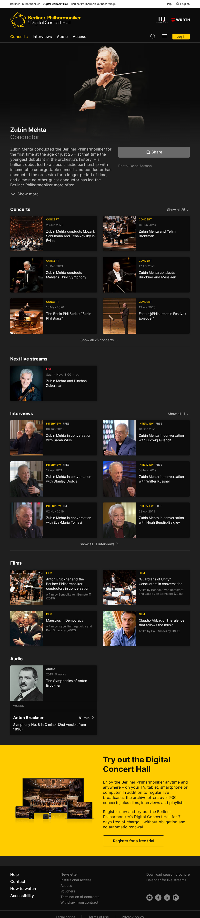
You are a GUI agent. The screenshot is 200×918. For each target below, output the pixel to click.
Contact (17, 881)
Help (169, 3)
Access (79, 36)
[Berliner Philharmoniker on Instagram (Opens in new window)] (176, 897)
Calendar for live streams (166, 880)
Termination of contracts (79, 897)
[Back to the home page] (45, 20)
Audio (62, 36)
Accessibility (22, 895)
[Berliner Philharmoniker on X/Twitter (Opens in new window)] (167, 897)
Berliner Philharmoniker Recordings (93, 4)
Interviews (42, 36)
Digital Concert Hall (55, 4)
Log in (181, 36)
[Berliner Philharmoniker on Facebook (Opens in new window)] (158, 897)
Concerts (19, 36)
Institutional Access (75, 880)
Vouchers (67, 891)
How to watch (23, 888)
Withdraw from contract (79, 902)
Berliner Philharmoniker (25, 4)
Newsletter (69, 874)
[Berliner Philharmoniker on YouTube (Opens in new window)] (149, 897)
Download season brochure (168, 874)
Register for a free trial (133, 840)
